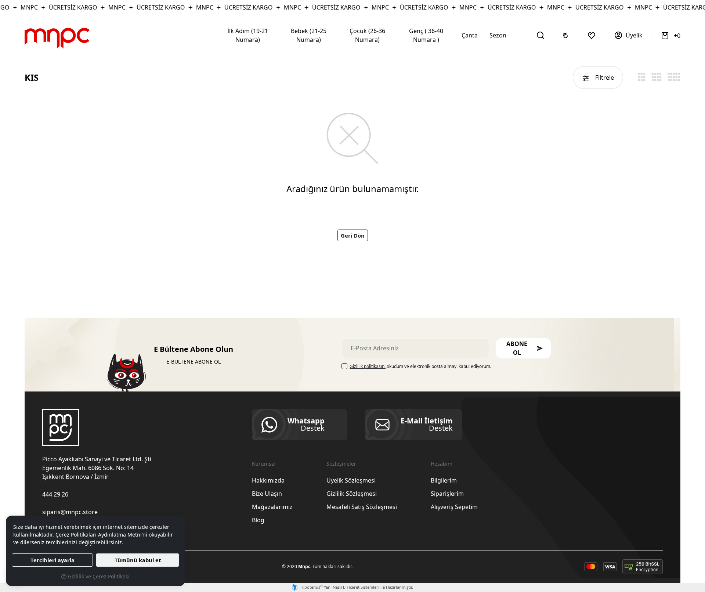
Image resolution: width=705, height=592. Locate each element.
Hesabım (441, 463)
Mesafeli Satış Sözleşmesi (361, 507)
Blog (258, 520)
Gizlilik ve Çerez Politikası (98, 576)
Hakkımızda (268, 480)
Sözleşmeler (341, 463)
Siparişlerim (447, 494)
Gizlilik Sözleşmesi (351, 494)
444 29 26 (55, 494)
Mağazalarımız (272, 507)
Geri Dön (353, 235)
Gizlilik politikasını (368, 366)
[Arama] (540, 35)
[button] (523, 348)
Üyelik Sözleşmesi (351, 480)
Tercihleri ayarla (52, 560)
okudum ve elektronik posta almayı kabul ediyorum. (420, 366)
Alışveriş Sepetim (454, 507)
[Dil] (566, 35)
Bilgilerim (444, 480)
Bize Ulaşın (267, 494)
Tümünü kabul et (138, 560)
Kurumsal (264, 463)
